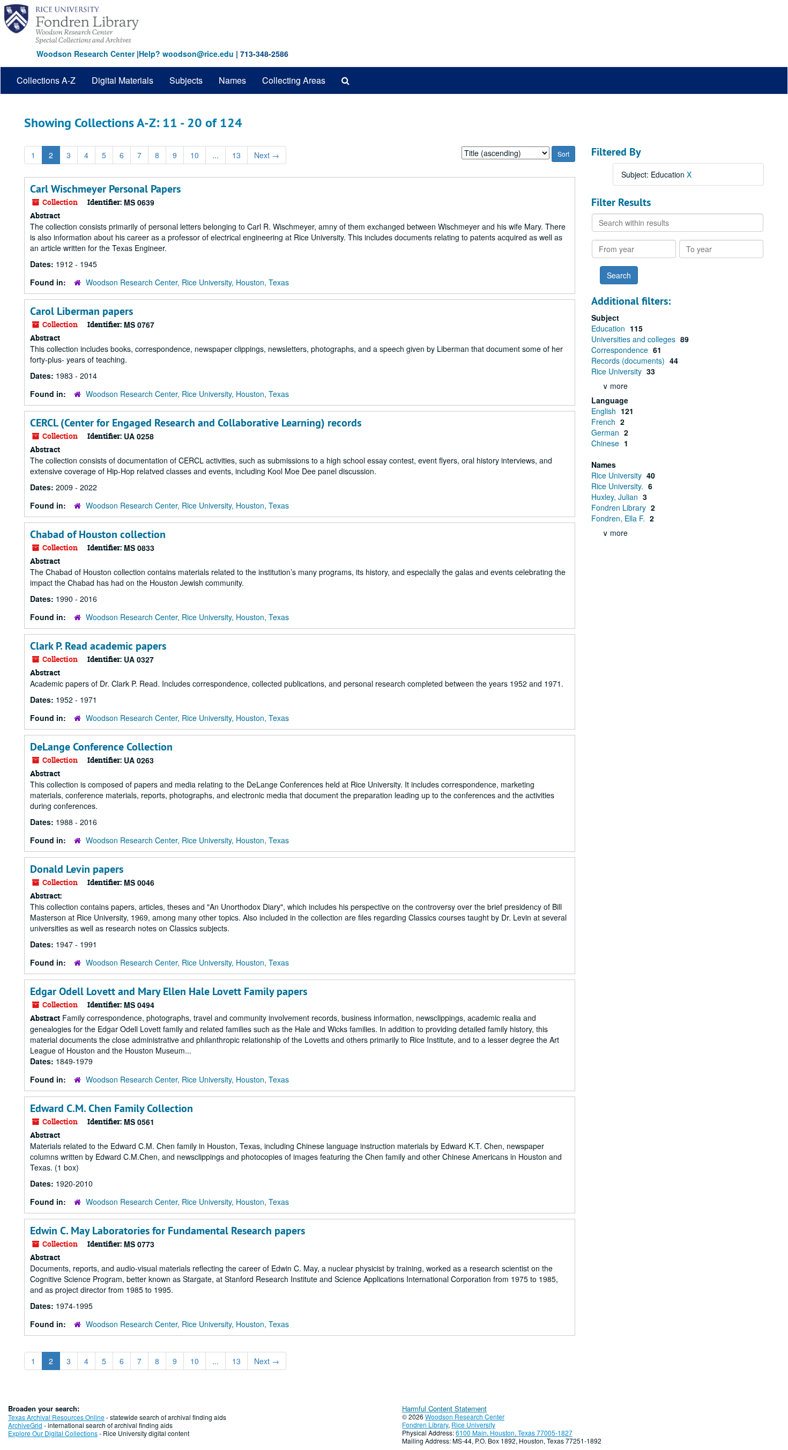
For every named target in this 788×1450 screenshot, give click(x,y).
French (604, 421)
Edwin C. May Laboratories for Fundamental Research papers (167, 1231)
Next (266, 155)
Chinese (606, 443)
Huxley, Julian (615, 496)
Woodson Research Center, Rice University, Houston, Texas (187, 282)
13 (236, 155)
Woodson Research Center (85, 53)
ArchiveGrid (25, 1425)
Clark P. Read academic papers (98, 646)
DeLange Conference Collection (101, 747)
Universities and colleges (634, 339)
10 (194, 155)
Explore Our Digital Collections (53, 1433)
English (604, 411)
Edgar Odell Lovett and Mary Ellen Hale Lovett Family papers (168, 991)
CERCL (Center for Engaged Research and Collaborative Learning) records (195, 423)
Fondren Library (619, 507)
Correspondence (620, 349)
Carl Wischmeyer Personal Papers (105, 189)
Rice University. (618, 486)
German (606, 432)
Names (232, 80)
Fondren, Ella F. (619, 518)
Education (609, 328)
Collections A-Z (46, 80)
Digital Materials (122, 80)
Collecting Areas (293, 80)
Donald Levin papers (76, 869)
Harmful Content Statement (444, 1408)
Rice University (617, 371)
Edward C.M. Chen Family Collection (111, 1108)
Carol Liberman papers (81, 311)
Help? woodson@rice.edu (186, 53)
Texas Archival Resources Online (56, 1417)
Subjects (186, 80)
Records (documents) (629, 360)
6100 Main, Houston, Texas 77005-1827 (514, 1432)
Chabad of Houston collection (98, 534)
